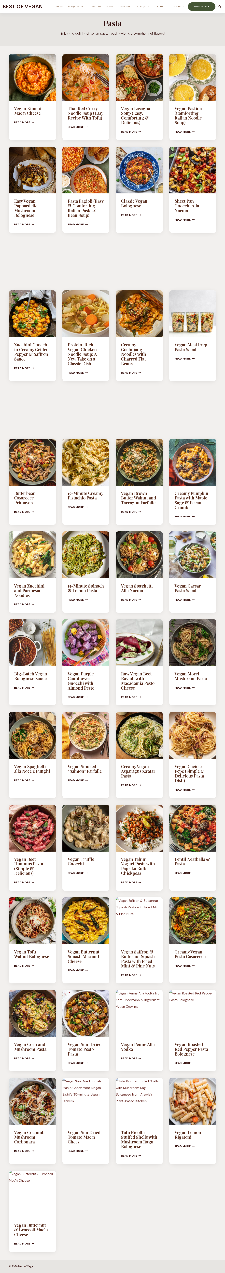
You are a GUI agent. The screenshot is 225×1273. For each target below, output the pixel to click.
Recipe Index (75, 6)
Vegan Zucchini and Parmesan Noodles (29, 590)
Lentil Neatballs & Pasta (192, 861)
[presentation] (32, 77)
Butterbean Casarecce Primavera (25, 497)
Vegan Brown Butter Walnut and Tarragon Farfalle (138, 497)
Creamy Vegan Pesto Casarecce (190, 954)
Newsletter (124, 6)
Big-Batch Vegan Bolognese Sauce (30, 676)
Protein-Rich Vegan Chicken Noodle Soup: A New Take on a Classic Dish (82, 354)
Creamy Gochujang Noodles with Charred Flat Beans (133, 354)
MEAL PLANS (201, 6)
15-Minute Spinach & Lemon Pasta (86, 588)
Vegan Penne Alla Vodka (138, 1046)
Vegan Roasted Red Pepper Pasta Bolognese (191, 1049)
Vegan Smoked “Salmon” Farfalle (85, 769)
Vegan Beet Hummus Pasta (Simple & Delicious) (28, 866)
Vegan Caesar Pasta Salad (188, 588)
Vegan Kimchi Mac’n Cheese (27, 111)
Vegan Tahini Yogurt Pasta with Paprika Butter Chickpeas (138, 866)
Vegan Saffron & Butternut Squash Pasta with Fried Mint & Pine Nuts (138, 959)
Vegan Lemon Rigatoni (188, 1134)
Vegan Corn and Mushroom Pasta (30, 1046)
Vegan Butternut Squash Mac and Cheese (83, 956)
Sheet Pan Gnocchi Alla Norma (187, 205)
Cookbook (95, 6)
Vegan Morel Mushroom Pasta (191, 676)
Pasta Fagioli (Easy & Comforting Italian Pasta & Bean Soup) (85, 208)
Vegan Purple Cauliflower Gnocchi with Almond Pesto (81, 681)
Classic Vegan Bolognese (134, 203)
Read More (24, 122)
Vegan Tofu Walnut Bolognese (31, 954)
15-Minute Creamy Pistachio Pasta (85, 495)
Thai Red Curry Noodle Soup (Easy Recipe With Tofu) (85, 113)
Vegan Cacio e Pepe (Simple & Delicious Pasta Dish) (190, 773)
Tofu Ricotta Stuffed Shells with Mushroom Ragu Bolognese (139, 1139)
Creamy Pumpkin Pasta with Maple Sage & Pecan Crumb (191, 500)
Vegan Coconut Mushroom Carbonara (28, 1137)
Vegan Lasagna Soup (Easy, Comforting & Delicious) (135, 115)
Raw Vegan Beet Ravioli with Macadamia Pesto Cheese (138, 681)
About (59, 6)
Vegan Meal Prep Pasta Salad (191, 347)
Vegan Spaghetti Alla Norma (137, 588)
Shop (109, 6)
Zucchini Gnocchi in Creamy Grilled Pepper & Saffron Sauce (31, 352)
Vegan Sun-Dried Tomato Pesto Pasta (85, 1049)
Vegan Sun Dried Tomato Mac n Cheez (84, 1137)
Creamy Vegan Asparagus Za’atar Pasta (138, 771)
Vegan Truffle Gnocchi (81, 861)
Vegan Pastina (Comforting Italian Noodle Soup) (188, 115)
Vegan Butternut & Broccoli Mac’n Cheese (31, 1229)
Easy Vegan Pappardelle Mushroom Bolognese (25, 208)
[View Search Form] (219, 6)
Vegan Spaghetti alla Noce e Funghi (32, 769)
